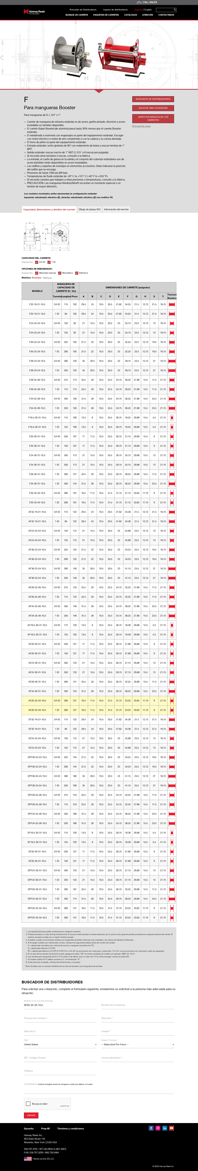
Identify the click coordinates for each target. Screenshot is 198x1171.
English (148, 10)
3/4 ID (42, 262)
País (26, 1040)
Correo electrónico (111, 1058)
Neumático (67, 273)
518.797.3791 (31, 1149)
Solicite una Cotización (153, 108)
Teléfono (28, 1071)
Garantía (29, 1128)
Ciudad (105, 1031)
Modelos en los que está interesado (38, 1001)
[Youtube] (171, 1128)
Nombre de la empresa (113, 1005)
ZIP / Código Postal (35, 1058)
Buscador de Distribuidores (83, 10)
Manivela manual (47, 273)
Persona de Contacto (36, 1018)
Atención (147, 15)
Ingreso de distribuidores (115, 10)
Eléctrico (83, 273)
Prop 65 (45, 1128)
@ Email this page (141, 126)
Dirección (106, 1018)
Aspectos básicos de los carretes (153, 118)
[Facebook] (151, 1128)
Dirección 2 (30, 1031)
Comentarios (58, 1084)
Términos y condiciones (70, 1128)
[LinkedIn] (164, 1128)
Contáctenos (166, 15)
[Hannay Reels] (34, 13)
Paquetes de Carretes (106, 15)
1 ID (54, 262)
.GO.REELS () (53, 1149)
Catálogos (130, 15)
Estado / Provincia (109, 1040)
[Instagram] (157, 1128)
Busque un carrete (77, 15)
